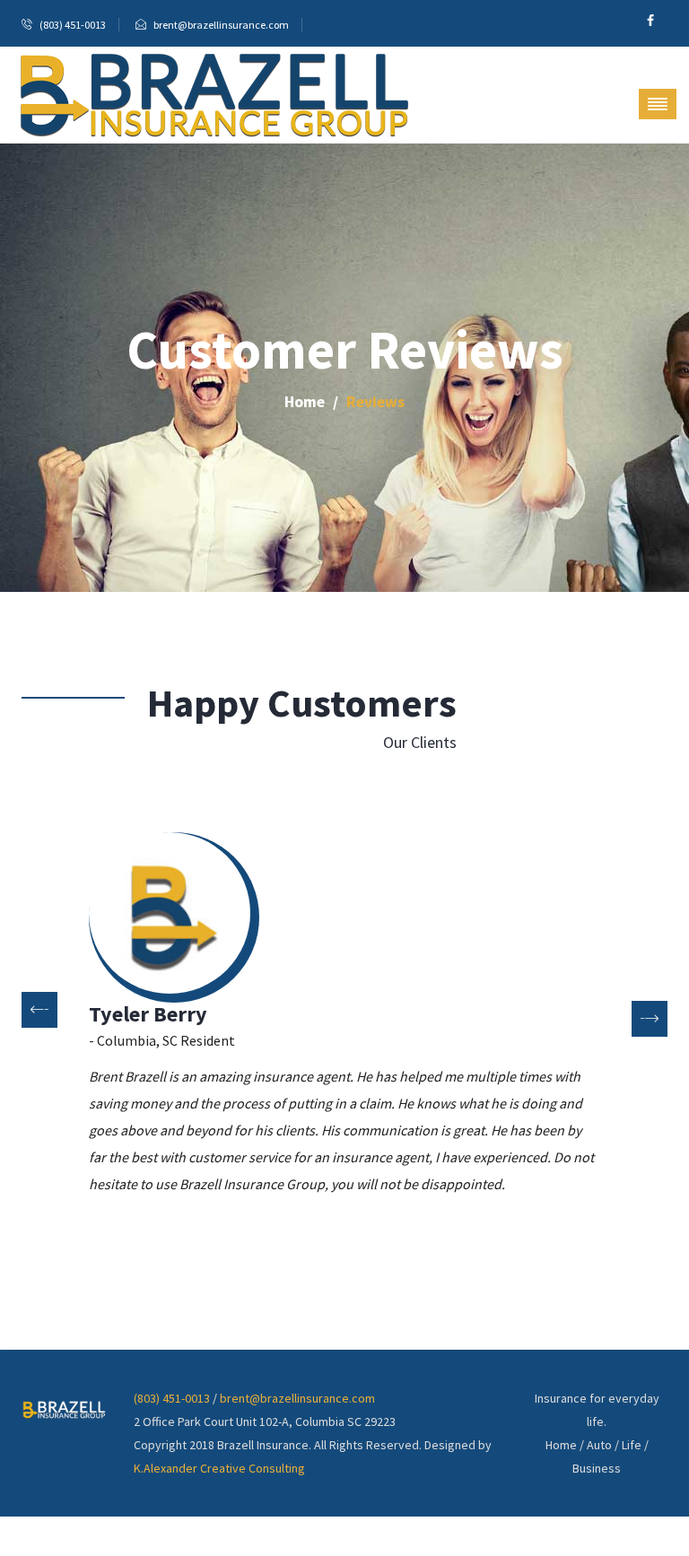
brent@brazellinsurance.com (297, 1398)
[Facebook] (650, 21)
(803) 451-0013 (172, 1398)
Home (304, 402)
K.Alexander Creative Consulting (219, 1468)
